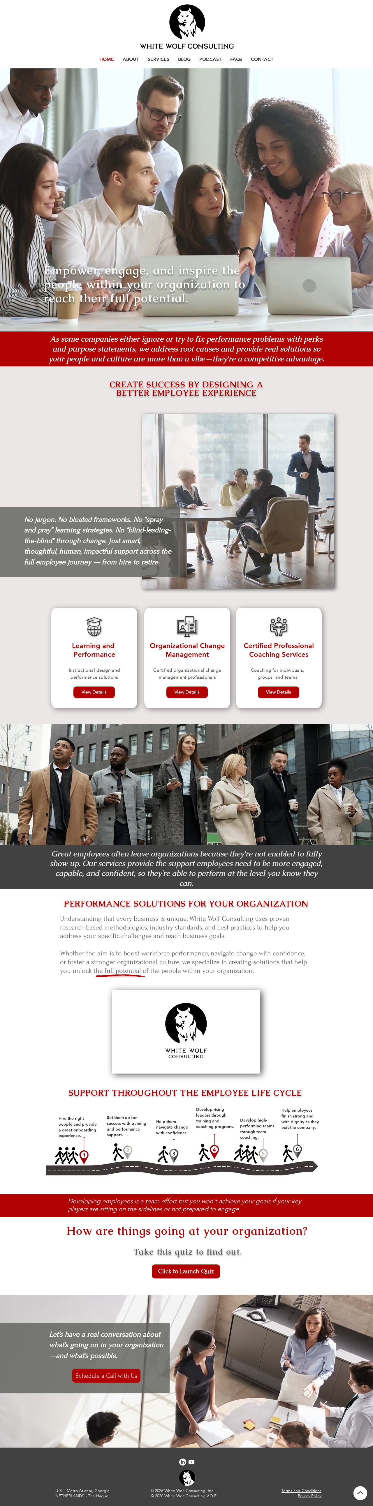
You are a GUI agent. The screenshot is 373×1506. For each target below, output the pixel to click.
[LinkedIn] (182, 1462)
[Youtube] (191, 1462)
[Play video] (186, 1032)
